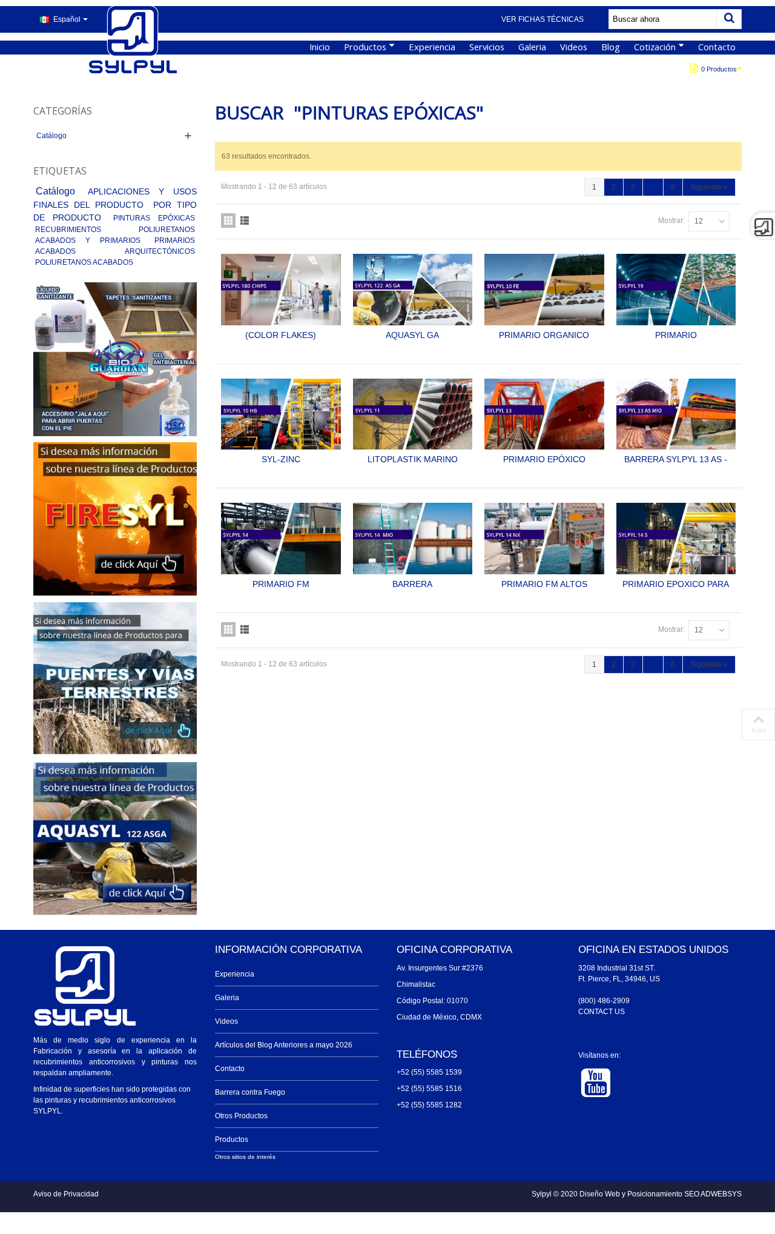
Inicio (319, 47)
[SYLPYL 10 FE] (544, 289)
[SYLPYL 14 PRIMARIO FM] (281, 538)
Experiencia (432, 47)
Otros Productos (241, 1116)
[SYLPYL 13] (544, 414)
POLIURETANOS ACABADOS (84, 262)
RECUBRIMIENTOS (84, 229)
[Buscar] (729, 19)
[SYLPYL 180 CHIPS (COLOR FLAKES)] (281, 289)
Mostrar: (671, 220)
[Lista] (244, 220)
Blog (610, 47)
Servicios (486, 47)
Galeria (532, 47)
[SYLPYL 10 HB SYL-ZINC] (281, 414)
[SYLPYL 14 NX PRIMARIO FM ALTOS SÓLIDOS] (544, 538)
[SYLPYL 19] (676, 289)
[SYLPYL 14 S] (676, 538)
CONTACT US (601, 1011)
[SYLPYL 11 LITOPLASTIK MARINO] (413, 414)
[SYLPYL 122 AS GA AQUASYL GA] (413, 289)
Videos (573, 47)
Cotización (655, 47)
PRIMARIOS (174, 240)
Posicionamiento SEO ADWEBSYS (684, 1194)
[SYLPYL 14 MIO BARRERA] (413, 538)
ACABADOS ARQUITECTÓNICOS (115, 251)
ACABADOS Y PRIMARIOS (92, 240)
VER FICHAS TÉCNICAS (542, 19)
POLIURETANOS (167, 229)
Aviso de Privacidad (66, 1194)
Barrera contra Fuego (250, 1092)
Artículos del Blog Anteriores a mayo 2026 (283, 1045)
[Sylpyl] (133, 40)
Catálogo (51, 135)
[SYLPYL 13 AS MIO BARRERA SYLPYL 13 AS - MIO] (676, 414)
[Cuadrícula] (228, 220)
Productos (365, 47)
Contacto (717, 47)
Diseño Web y (603, 1194)
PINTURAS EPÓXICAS (153, 218)
